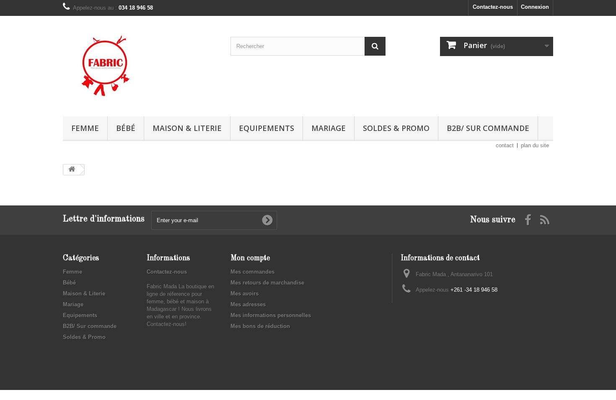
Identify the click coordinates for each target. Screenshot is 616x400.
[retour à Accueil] (72, 169)
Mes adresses (248, 304)
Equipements (266, 128)
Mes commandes (252, 272)
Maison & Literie (187, 128)
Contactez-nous (493, 7)
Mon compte (250, 258)
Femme (85, 128)
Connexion (535, 7)
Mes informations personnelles (270, 315)
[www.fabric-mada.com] (140, 64)
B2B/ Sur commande (488, 128)
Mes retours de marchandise (267, 282)
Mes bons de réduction (260, 326)
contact (505, 145)
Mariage (328, 128)
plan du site (535, 145)
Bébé (125, 128)
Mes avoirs (244, 293)
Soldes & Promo (396, 128)
